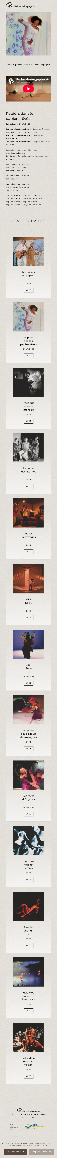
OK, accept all (15, 1152)
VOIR (28, 290)
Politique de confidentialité (29, 1115)
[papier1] (28, 55)
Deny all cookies (41, 1152)
